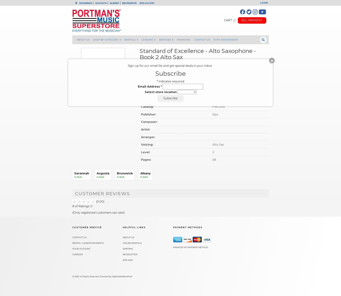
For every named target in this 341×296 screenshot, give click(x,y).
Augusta (103, 173)
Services (165, 39)
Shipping (128, 248)
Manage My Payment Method (190, 247)
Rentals (130, 39)
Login (264, 2)
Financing (184, 39)
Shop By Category (106, 39)
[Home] (146, 20)
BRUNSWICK (129, 3)
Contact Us (202, 39)
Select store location (161, 92)
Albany (145, 173)
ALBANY (114, 3)
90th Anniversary (226, 39)
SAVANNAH (85, 3)
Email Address (150, 86)
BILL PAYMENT (252, 20)
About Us (83, 39)
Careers (77, 254)
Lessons (148, 39)
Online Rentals (132, 243)
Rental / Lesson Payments (88, 243)
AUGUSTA (101, 3)
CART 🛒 (230, 20)
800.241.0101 (147, 3)
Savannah (81, 173)
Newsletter (130, 254)
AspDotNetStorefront (122, 276)
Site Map (128, 260)
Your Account (81, 248)
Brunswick (125, 173)
